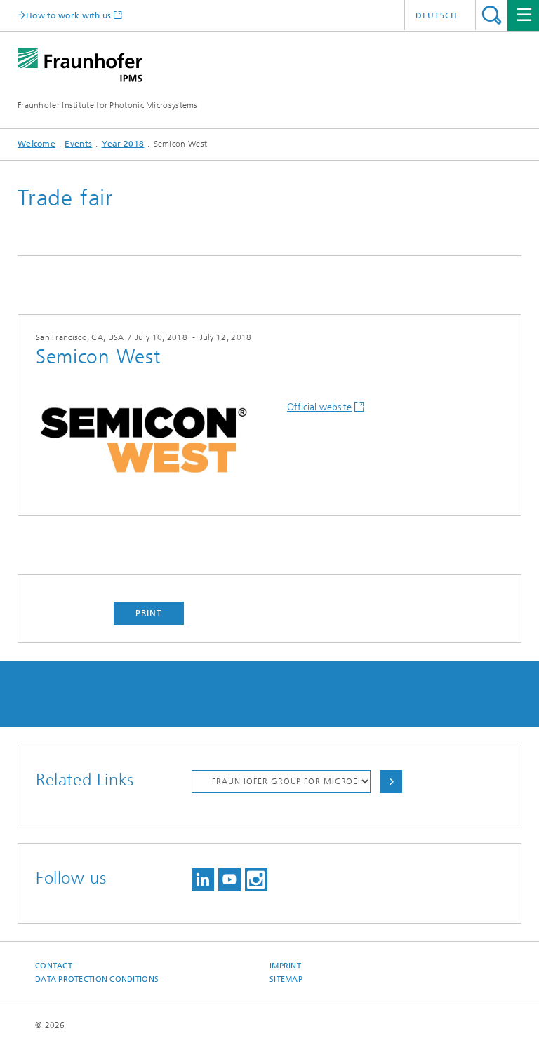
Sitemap (286, 979)
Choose (391, 781)
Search (491, 15)
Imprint (285, 966)
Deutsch (436, 15)
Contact (53, 966)
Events (78, 144)
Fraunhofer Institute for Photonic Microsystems (108, 105)
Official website (319, 407)
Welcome (36, 144)
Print (148, 613)
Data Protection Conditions (97, 979)
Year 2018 (123, 144)
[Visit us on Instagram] (256, 879)
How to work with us (69, 15)
